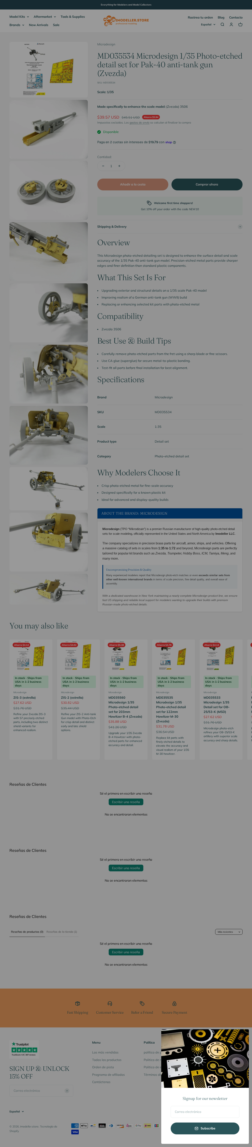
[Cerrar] (241, 1037)
